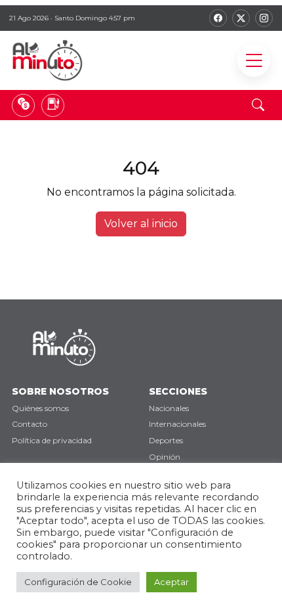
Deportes (166, 440)
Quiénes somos (40, 408)
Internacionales (177, 424)
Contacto (29, 424)
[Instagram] (264, 18)
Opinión (164, 457)
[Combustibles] (52, 105)
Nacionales (169, 408)
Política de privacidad (52, 440)
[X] (241, 18)
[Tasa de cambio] (23, 105)
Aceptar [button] (171, 582)
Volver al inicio (141, 223)
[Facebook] (218, 18)
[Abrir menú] (253, 60)
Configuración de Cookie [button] (78, 582)
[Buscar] (257, 105)
